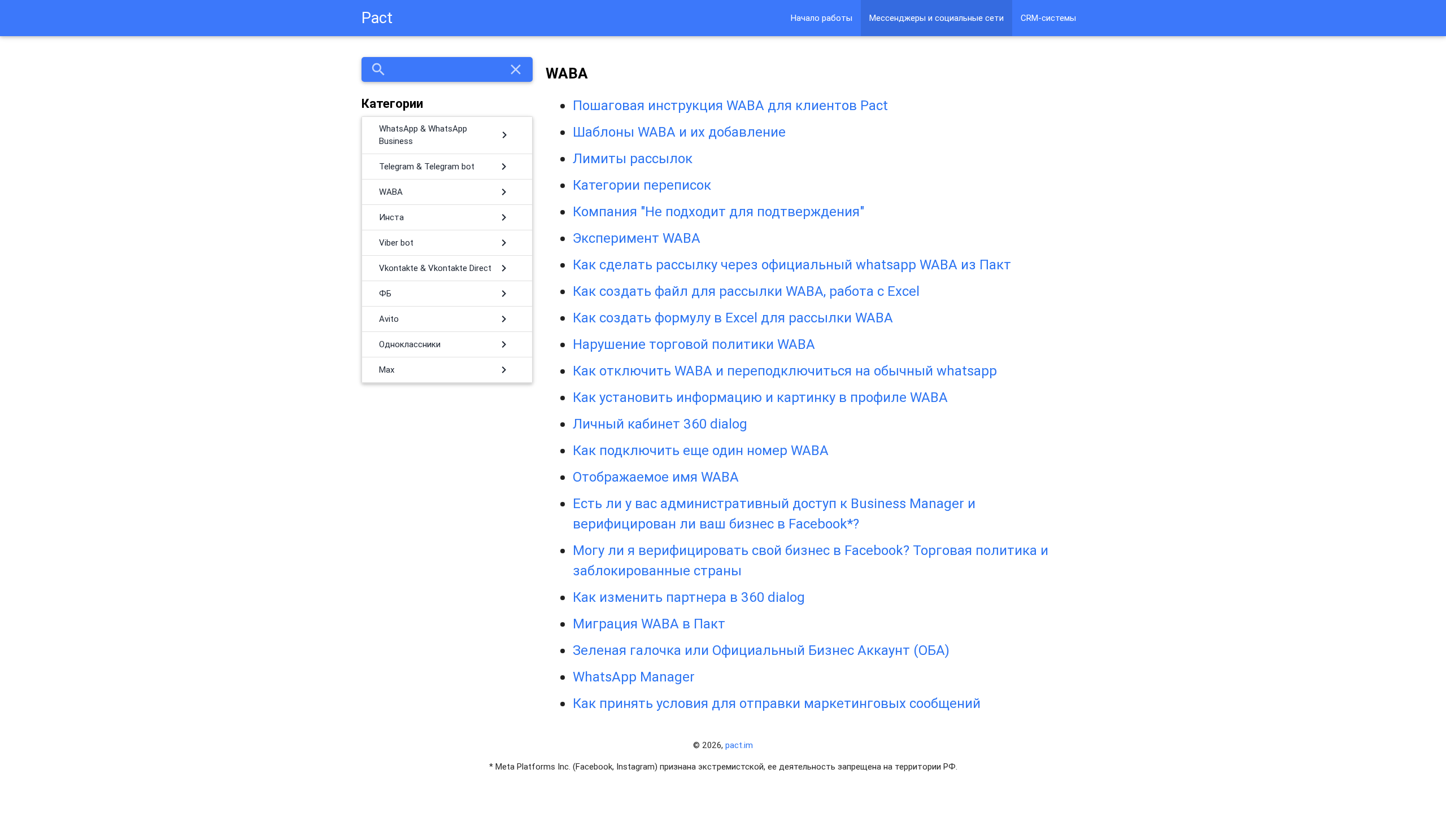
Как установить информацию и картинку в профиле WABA (760, 397)
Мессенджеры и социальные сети (936, 17)
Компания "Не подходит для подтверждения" (718, 211)
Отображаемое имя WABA (656, 477)
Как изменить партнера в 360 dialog (689, 597)
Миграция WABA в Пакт (649, 623)
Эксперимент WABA (636, 238)
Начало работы (821, 17)
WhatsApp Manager (634, 676)
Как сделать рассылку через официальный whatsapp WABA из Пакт (792, 264)
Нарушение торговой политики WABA (694, 344)
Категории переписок (642, 185)
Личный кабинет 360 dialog (660, 424)
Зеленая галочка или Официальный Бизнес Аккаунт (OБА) (761, 650)
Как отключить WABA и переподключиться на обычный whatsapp (785, 370)
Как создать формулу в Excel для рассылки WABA (733, 317)
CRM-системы (1048, 17)
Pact (377, 17)
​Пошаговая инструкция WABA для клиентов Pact (730, 105)
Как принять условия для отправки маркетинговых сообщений (777, 703)
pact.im (739, 745)
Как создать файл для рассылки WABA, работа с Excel (746, 291)
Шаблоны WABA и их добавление (679, 132)
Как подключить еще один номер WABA (701, 450)
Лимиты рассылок (632, 158)
